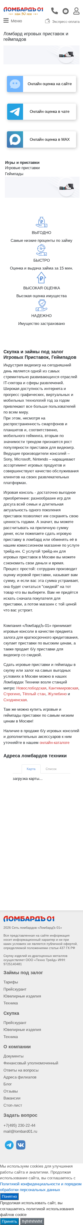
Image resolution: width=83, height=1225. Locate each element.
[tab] (31, 768)
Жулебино (57, 694)
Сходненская (15, 700)
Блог (7, 1084)
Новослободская (31, 688)
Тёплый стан (33, 694)
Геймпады (14, 174)
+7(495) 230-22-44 (19, 1125)
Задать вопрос (20, 1115)
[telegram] (9, 1145)
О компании (17, 1046)
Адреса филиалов (19, 1077)
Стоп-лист (12, 1105)
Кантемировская (63, 688)
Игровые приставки (22, 168)
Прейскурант (15, 989)
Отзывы (10, 1091)
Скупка (11, 1013)
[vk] (21, 1145)
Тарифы (10, 982)
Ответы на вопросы (21, 1070)
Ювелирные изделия (22, 996)
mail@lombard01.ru (20, 1131)
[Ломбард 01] (28, 918)
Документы (13, 1056)
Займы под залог (23, 972)
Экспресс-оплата (66, 22)
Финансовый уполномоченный (30, 1063)
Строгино (11, 694)
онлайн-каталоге (54, 742)
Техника (10, 1003)
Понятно (9, 1196)
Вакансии (12, 1098)
